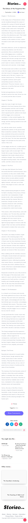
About (3, 514)
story (16, 408)
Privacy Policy (9, 516)
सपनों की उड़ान (4, 443)
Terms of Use (18, 516)
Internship (22, 514)
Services (15, 514)
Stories (15, 404)
